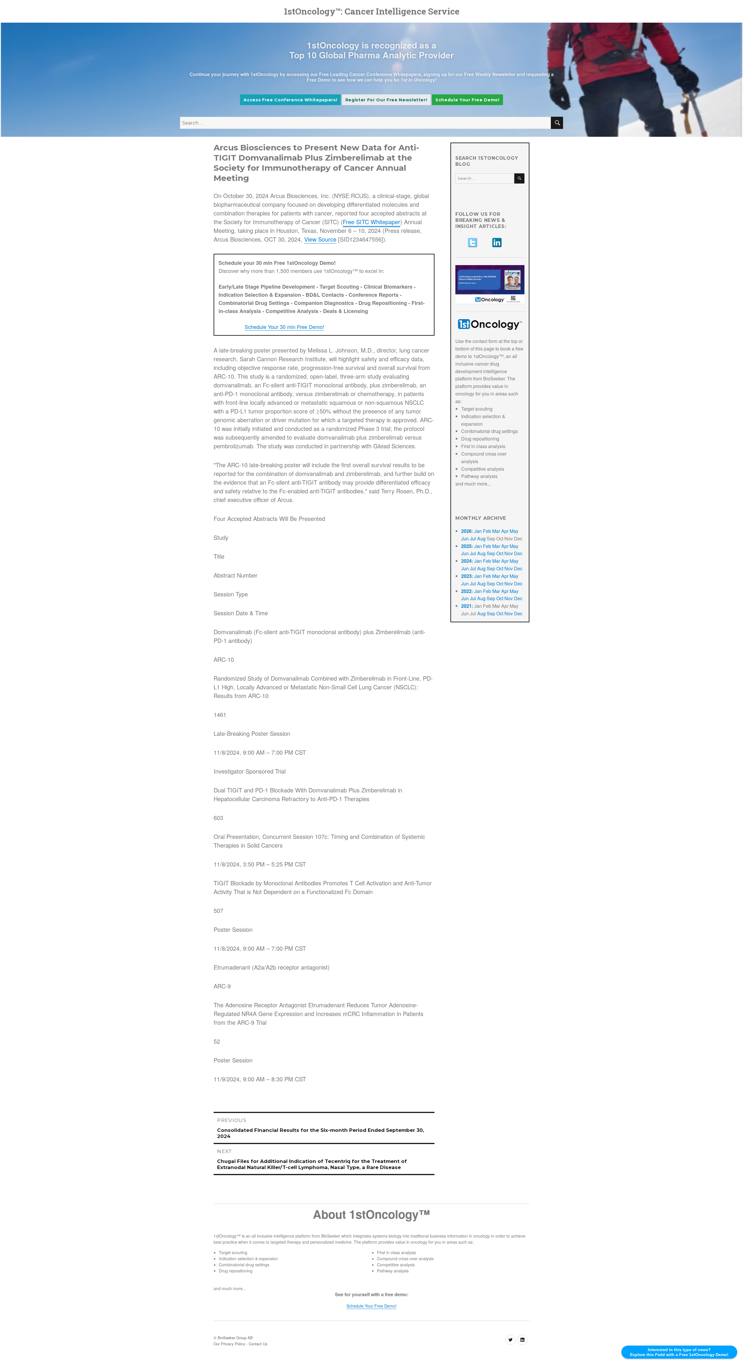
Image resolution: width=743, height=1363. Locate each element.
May (514, 531)
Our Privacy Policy (229, 1343)
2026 (466, 531)
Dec (518, 553)
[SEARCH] (519, 178)
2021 (466, 606)
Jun (465, 538)
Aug (481, 538)
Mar (496, 531)
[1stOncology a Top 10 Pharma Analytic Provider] (489, 284)
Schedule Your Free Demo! (467, 100)
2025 (466, 546)
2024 (466, 561)
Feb (487, 531)
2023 (466, 576)
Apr (504, 531)
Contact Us (258, 1343)
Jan (478, 531)
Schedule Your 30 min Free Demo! (284, 326)
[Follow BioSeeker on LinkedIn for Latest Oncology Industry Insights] (507, 242)
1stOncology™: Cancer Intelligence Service (371, 11)
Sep (491, 553)
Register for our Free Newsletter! (386, 100)
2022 (466, 591)
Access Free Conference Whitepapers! (290, 100)
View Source (320, 239)
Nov (508, 553)
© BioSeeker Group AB (233, 1337)
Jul (473, 538)
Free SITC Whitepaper (371, 221)
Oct (499, 553)
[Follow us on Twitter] (472, 242)
